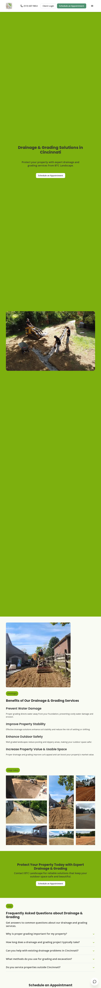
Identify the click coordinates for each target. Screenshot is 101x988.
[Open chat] (95, 982)
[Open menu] (92, 6)
